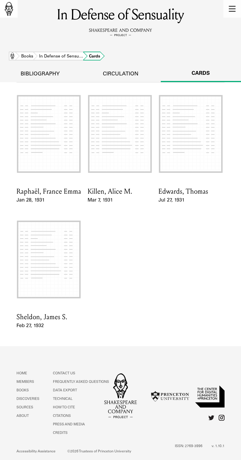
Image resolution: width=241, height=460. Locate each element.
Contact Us (64, 373)
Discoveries (27, 399)
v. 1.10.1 (218, 446)
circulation (120, 74)
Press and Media (69, 424)
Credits (60, 433)
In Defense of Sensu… (61, 57)
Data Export (65, 390)
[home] (9, 9)
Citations (62, 416)
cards (201, 73)
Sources (24, 407)
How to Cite (64, 407)
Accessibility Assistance (36, 451)
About (22, 416)
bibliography (40, 74)
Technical (63, 399)
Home (12, 57)
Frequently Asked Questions (81, 382)
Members (25, 382)
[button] (232, 9)
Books (27, 57)
